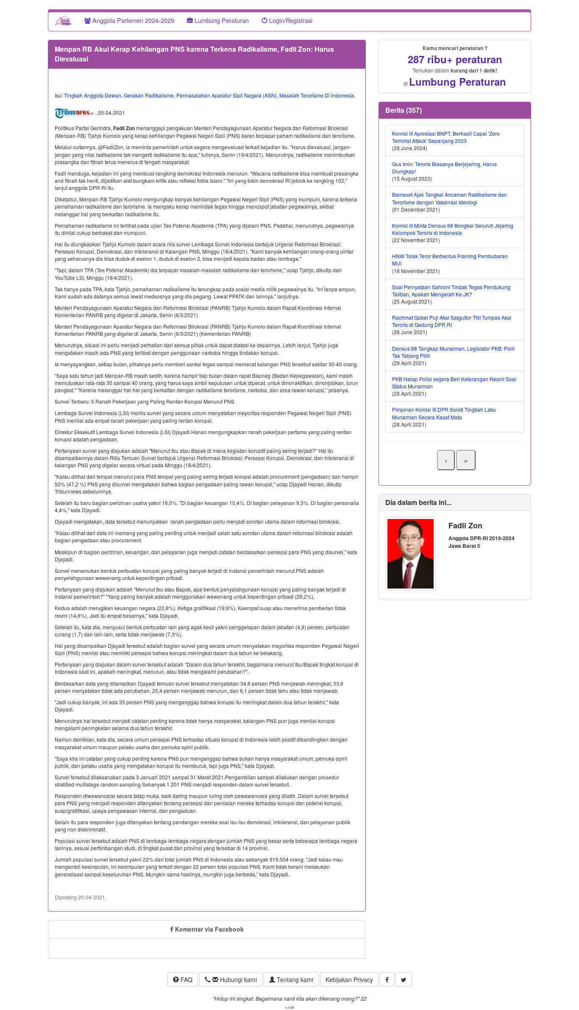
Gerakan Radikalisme (149, 95)
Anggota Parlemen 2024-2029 (132, 20)
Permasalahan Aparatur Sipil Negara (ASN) (226, 95)
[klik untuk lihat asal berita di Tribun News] (75, 113)
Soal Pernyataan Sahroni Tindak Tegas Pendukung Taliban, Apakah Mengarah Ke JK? (451, 290)
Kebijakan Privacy (349, 979)
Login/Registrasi (289, 20)
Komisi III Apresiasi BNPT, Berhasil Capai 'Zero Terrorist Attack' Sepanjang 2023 (446, 137)
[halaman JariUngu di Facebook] (387, 979)
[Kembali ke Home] (63, 20)
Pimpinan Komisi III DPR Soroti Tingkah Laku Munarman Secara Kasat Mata (444, 413)
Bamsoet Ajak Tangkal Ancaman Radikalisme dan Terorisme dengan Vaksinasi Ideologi (449, 198)
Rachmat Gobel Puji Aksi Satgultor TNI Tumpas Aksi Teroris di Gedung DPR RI (451, 321)
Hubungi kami (237, 979)
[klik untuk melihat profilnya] (410, 552)
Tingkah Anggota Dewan (92, 95)
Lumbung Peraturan (221, 20)
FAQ (185, 979)
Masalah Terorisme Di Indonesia (316, 95)
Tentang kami (294, 979)
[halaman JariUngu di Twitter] (403, 979)
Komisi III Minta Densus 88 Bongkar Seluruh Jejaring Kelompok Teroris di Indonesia (452, 229)
